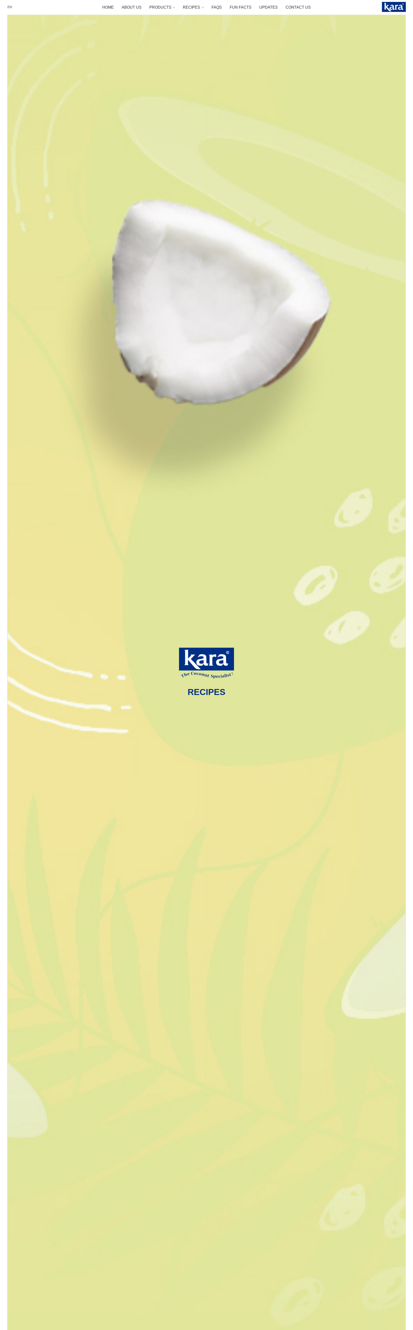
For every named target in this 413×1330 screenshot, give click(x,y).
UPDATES (268, 7)
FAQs (217, 7)
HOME (108, 7)
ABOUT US (131, 7)
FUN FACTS (240, 7)
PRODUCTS (160, 7)
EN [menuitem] (9, 7)
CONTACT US (298, 7)
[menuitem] (9, 7)
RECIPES (191, 7)
